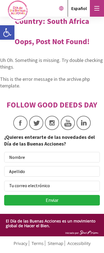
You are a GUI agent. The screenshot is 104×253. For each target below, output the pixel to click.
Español (79, 8)
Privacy (20, 243)
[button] (7, 32)
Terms (38, 243)
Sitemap (55, 243)
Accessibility (79, 243)
